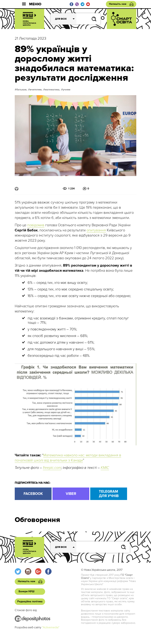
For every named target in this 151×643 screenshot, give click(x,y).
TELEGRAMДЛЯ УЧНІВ (109, 493)
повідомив (35, 225)
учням (66, 89)
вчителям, (36, 89)
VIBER (71, 494)
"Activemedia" (50, 627)
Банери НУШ (26, 591)
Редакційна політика (30, 601)
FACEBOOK (33, 494)
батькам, (21, 89)
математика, (52, 89)
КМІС (105, 468)
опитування (96, 230)
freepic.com (52, 468)
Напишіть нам (117, 4)
